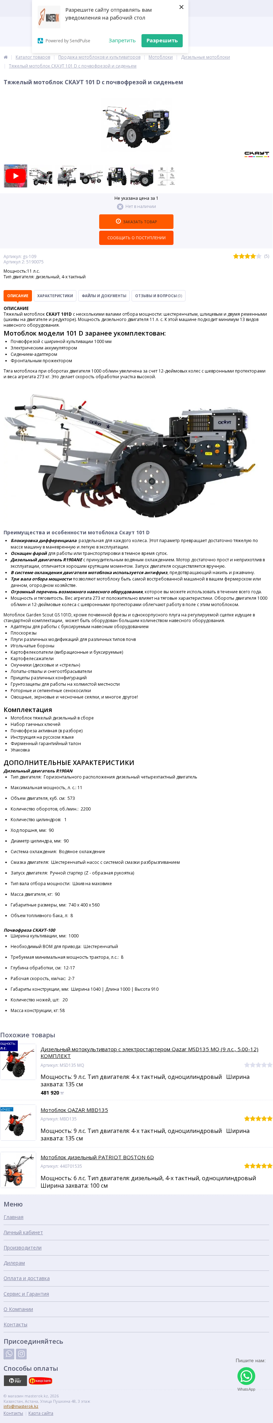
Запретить (122, 40)
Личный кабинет (23, 1232)
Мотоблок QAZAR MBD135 (74, 1110)
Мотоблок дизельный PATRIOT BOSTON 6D (97, 1157)
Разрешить (162, 40)
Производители (23, 1247)
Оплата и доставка (27, 1278)
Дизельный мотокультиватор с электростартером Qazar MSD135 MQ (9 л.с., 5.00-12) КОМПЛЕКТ (149, 1053)
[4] (253, 256)
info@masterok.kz (21, 1406)
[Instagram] (21, 1354)
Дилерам (14, 1262)
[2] (242, 256)
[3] (247, 256)
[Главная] (5, 57)
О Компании (18, 1309)
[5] (259, 256)
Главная (13, 1217)
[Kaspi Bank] (40, 1380)
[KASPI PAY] (15, 1380)
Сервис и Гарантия (26, 1293)
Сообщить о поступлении (136, 237)
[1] (236, 256)
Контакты (15, 1324)
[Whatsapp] (9, 1354)
